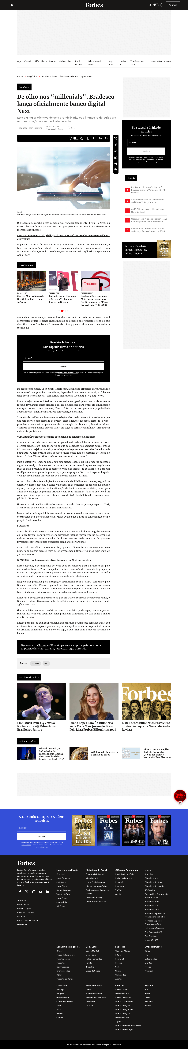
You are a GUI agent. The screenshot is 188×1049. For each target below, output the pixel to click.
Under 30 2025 (151, 940)
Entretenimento (153, 946)
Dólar (59, 975)
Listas (44, 61)
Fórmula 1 (119, 959)
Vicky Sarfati (92, 878)
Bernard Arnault (63, 890)
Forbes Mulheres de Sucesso (128, 1025)
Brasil (147, 993)
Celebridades (151, 959)
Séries (147, 951)
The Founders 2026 (153, 932)
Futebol (118, 963)
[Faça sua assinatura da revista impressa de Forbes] (83, 830)
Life (37, 61)
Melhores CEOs (152, 901)
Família (89, 963)
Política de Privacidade (68, 373)
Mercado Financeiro (65, 955)
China (147, 997)
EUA (147, 989)
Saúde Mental (92, 951)
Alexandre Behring (94, 897)
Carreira (28, 61)
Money (53, 61)
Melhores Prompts (123, 878)
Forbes (42, 645)
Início (20, 76)
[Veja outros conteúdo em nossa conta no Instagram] (33, 891)
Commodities (62, 967)
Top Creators (151, 936)
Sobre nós (21, 900)
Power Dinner (121, 989)
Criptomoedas (63, 971)
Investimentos (63, 959)
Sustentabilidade (94, 993)
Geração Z (91, 955)
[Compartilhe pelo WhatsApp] (115, 157)
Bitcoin (59, 951)
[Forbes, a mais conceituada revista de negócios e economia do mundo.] (94, 5)
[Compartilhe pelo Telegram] (115, 163)
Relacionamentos (94, 959)
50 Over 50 (150, 890)
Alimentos (90, 1001)
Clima (88, 989)
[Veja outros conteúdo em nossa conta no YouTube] (40, 891)
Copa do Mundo (122, 951)
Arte (58, 1009)
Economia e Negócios (68, 946)
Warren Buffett (63, 894)
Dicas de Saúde (93, 971)
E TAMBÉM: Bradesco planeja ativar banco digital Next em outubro (54, 560)
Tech (70, 61)
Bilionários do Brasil (154, 882)
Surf (117, 967)
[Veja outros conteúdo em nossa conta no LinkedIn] (47, 891)
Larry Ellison (61, 886)
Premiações (150, 971)
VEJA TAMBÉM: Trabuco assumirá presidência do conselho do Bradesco (56, 436)
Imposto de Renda (64, 979)
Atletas (118, 979)
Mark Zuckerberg (64, 878)
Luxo (58, 1005)
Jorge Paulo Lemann (95, 882)
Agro (19, 61)
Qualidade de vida (64, 1001)
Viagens (60, 993)
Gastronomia (62, 997)
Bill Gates (60, 906)
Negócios (32, 76)
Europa (148, 1005)
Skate (118, 971)
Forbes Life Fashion (124, 1001)
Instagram (120, 886)
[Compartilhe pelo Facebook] (115, 145)
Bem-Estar (91, 946)
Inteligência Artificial (124, 874)
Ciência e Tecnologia (126, 870)
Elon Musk (61, 874)
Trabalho (90, 967)
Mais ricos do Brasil (96, 870)
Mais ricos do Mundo (67, 870)
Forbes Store (23, 904)
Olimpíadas (120, 975)
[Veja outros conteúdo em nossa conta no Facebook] (20, 891)
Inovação (119, 882)
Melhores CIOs (151, 905)
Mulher (62, 61)
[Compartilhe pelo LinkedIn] (115, 151)
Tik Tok (118, 890)
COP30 (89, 1005)
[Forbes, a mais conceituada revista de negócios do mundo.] (35, 863)
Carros (59, 1017)
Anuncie (173, 4)
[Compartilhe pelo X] (115, 138)
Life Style (61, 985)
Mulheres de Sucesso (154, 928)
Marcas (59, 1013)
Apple (118, 894)
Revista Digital (24, 908)
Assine (167, 61)
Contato (21, 916)
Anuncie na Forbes (25, 912)
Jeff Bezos (61, 882)
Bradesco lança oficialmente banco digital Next (67, 76)
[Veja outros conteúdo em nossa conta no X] (27, 891)
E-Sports (119, 955)
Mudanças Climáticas (96, 997)
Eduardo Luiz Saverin (95, 874)
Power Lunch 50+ (123, 997)
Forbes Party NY (122, 1005)
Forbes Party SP (122, 1013)
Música (148, 967)
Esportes (120, 946)
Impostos (60, 963)
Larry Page (61, 898)
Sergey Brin (61, 902)
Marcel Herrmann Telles (96, 886)
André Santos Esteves (96, 901)
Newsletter (156, 61)
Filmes (147, 955)
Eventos (148, 963)
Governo (149, 1001)
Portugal (60, 989)
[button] (88, 138)
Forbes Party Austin (124, 1009)
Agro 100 (149, 874)
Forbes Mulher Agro (124, 1029)
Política (149, 985)
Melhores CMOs (152, 909)
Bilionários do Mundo (154, 886)
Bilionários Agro (152, 878)
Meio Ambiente (94, 985)
